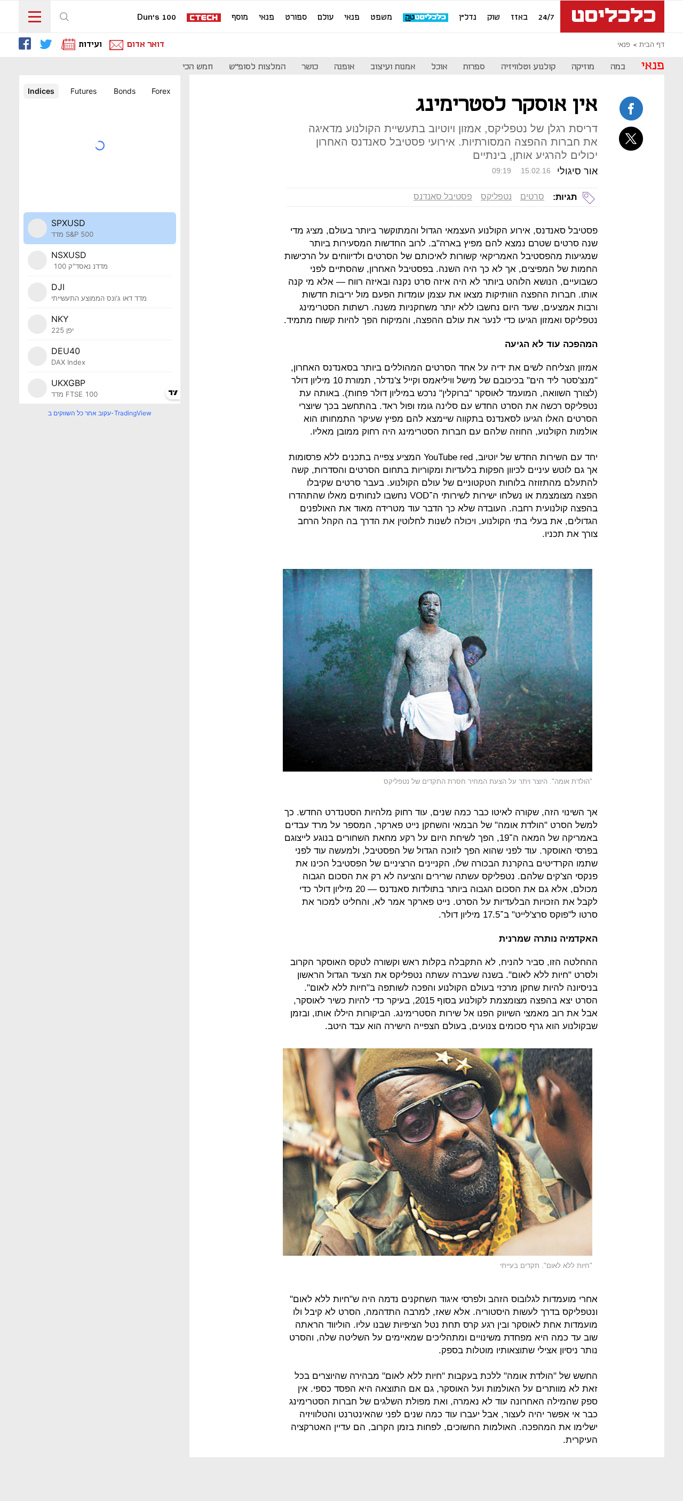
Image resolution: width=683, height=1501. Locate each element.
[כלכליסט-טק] (426, 18)
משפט (381, 17)
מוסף (240, 17)
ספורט (296, 17)
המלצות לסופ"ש (257, 67)
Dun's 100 (156, 17)
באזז (519, 17)
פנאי (352, 17)
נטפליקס (496, 196)
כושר (309, 67)
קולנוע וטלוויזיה (528, 67)
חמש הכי (197, 67)
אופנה (344, 67)
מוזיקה (582, 67)
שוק (493, 17)
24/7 (546, 17)
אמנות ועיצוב (392, 67)
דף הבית (651, 45)
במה (617, 67)
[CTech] (204, 18)
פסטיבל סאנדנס (443, 196)
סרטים (532, 196)
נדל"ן (467, 17)
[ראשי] (612, 17)
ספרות (474, 67)
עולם (325, 17)
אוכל (439, 67)
